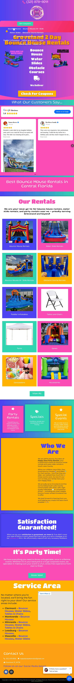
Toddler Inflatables (11, 40)
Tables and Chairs (29, 40)
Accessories (18, 36)
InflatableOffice (38, 681)
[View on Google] (5, 123)
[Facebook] (6, 672)
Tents (41, 40)
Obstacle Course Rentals (33, 33)
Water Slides (15, 33)
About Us (37, 44)
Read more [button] (6, 137)
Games (41, 36)
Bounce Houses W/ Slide (33, 29)
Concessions (31, 36)
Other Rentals (25, 44)
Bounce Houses (14, 29)
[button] (1, 145)
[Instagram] (11, 672)
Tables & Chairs (14, 613)
